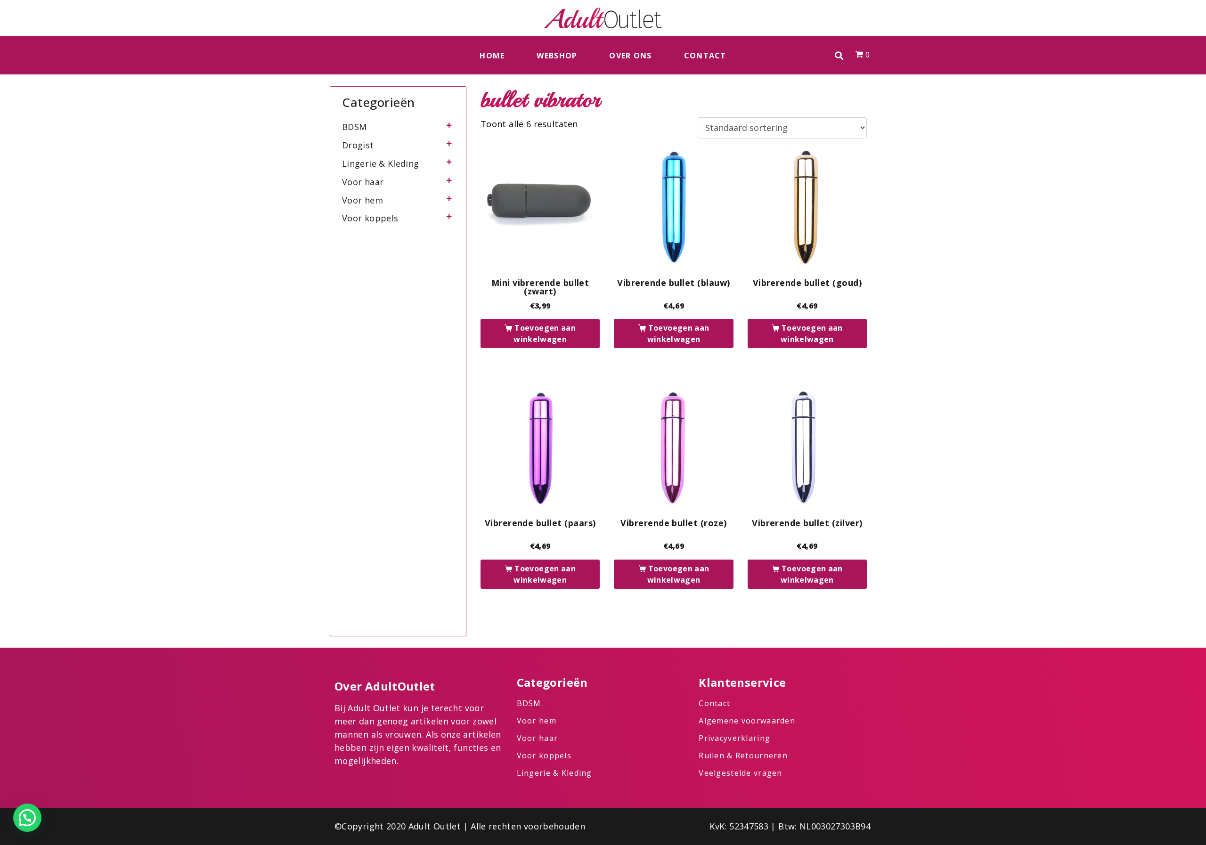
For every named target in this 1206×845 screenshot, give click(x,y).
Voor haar (362, 181)
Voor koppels (370, 218)
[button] (839, 55)
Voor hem (362, 200)
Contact (705, 55)
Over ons (630, 55)
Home (492, 55)
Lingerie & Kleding (380, 163)
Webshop (557, 55)
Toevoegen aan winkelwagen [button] (544, 333)
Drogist (358, 145)
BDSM (354, 126)
